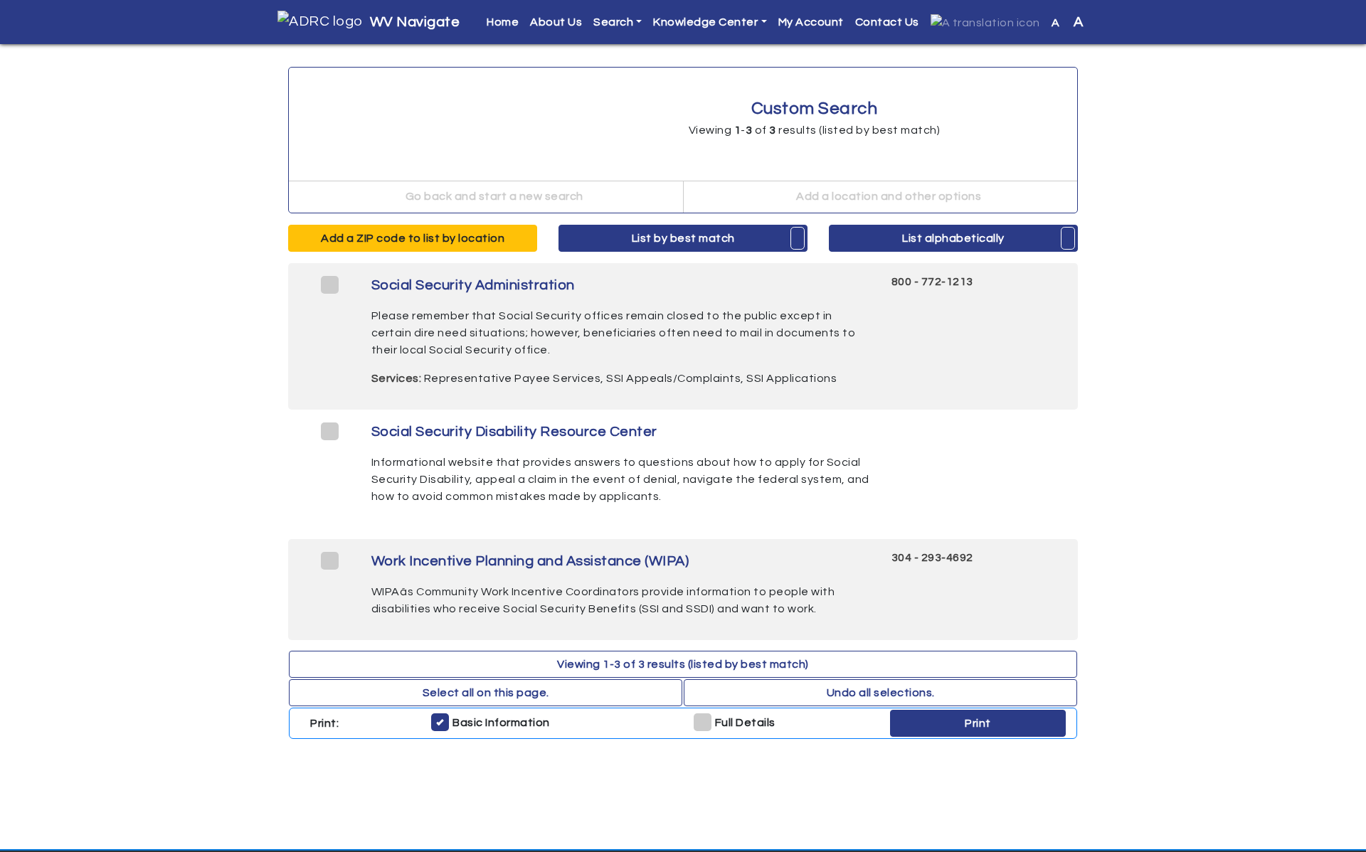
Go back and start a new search (493, 196)
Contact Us (887, 22)
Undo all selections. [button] (881, 692)
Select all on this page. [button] (486, 692)
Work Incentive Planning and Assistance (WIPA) (530, 561)
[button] (985, 22)
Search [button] (613, 22)
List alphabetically (953, 238)
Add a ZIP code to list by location (412, 238)
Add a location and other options (888, 196)
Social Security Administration (473, 285)
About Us (556, 22)
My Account (811, 22)
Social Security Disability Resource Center (514, 432)
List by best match (683, 238)
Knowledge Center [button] (705, 22)
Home (503, 22)
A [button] (1068, 22)
